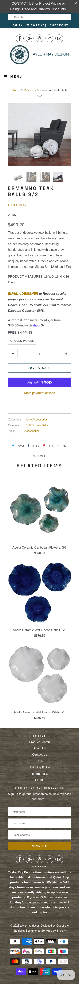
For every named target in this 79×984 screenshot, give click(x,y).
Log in (17, 25)
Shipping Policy (39, 767)
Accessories (32, 430)
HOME (39, 780)
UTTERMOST (18, 205)
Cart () (38, 25)
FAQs (39, 761)
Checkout (59, 25)
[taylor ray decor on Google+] (29, 38)
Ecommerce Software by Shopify (46, 930)
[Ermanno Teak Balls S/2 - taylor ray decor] (39, 134)
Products (30, 90)
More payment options (39, 393)
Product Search (39, 742)
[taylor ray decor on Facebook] (20, 38)
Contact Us (39, 754)
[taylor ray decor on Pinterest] (39, 38)
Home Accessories (36, 419)
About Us (39, 748)
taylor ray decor (29, 925)
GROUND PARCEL (22, 340)
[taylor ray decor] (39, 56)
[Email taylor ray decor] (59, 38)
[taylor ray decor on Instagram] (49, 38)
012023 (29, 425)
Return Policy (39, 773)
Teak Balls (41, 425)
